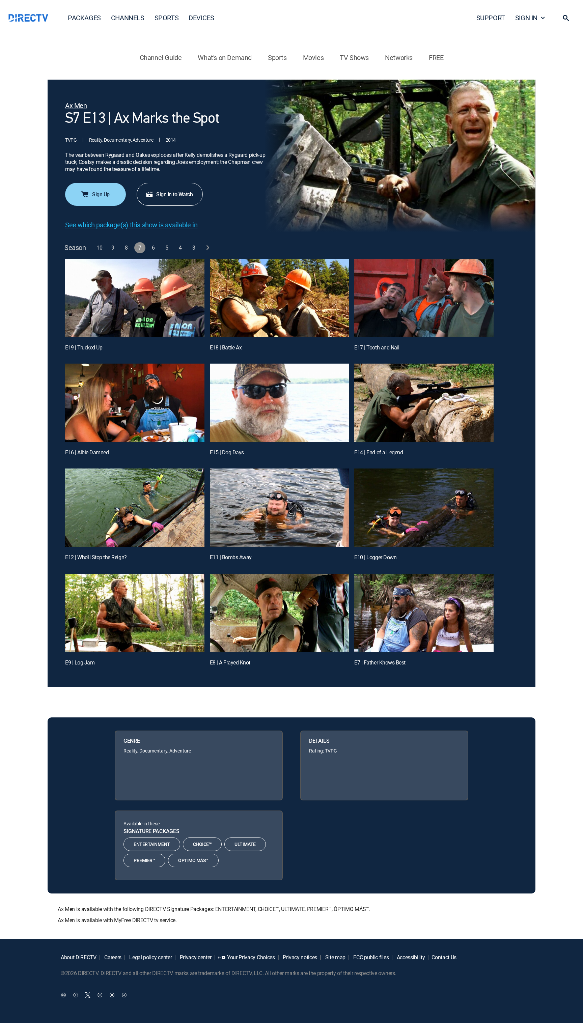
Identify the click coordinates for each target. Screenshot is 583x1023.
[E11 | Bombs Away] (279, 507)
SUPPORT (490, 17)
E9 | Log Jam (79, 662)
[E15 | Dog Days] (279, 403)
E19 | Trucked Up (83, 347)
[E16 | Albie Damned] (134, 403)
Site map (334, 957)
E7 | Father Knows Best (379, 662)
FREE (436, 57)
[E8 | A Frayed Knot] (279, 613)
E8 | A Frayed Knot (230, 662)
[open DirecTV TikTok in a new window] (124, 994)
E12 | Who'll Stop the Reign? (96, 557)
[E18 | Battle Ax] (279, 298)
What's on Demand (225, 57)
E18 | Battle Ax (226, 347)
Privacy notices (299, 957)
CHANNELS (127, 17)
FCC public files (370, 957)
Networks (399, 57)
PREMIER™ (144, 860)
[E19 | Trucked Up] (134, 298)
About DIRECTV (78, 957)
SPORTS (167, 17)
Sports (277, 57)
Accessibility (410, 957)
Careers (112, 957)
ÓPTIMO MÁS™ (193, 860)
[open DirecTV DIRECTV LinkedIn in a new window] (63, 994)
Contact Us (444, 957)
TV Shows (354, 57)
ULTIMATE (244, 844)
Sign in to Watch (174, 194)
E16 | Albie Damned (87, 452)
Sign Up (101, 194)
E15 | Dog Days (227, 452)
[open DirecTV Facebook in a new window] (75, 994)
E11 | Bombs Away (231, 557)
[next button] (207, 247)
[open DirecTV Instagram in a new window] (100, 994)
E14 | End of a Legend (378, 452)
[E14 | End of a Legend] (424, 403)
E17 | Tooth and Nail (376, 347)
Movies (313, 57)
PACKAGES (84, 17)
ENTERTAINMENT (152, 844)
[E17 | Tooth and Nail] (424, 298)
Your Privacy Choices (251, 957)
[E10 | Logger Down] (424, 507)
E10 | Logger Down (375, 557)
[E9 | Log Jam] (134, 613)
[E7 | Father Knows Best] (424, 613)
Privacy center (195, 957)
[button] (566, 18)
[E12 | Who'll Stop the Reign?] (134, 507)
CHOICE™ (202, 844)
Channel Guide (161, 57)
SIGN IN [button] (526, 17)
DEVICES (201, 17)
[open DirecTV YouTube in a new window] (112, 994)
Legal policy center (150, 957)
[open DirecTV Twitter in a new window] (87, 994)
